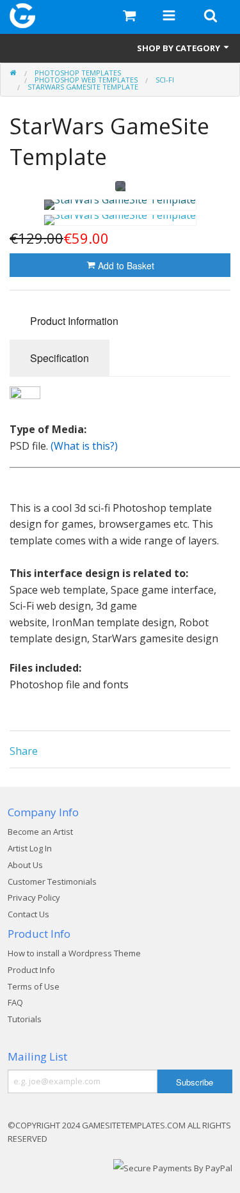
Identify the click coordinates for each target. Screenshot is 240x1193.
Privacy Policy (34, 897)
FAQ (15, 1002)
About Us (25, 865)
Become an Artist (40, 831)
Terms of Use (34, 986)
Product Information (74, 320)
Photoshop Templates (78, 72)
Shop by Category (179, 48)
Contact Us (28, 914)
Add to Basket (124, 265)
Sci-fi (165, 79)
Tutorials (25, 1019)
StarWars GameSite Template (83, 86)
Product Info (31, 970)
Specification (59, 358)
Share (24, 751)
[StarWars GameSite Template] (120, 205)
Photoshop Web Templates (86, 79)
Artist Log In (30, 848)
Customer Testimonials (52, 881)
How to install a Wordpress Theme (74, 953)
